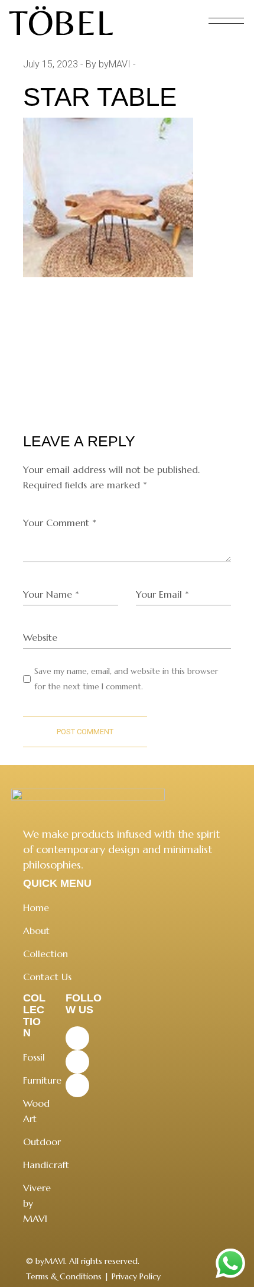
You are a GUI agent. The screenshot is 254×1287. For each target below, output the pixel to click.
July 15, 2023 (50, 64)
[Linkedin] (77, 1085)
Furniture (42, 1080)
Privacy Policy (136, 1276)
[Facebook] (77, 1038)
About (36, 930)
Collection (45, 953)
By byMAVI (108, 64)
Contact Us (47, 977)
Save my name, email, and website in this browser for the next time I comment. (126, 679)
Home (36, 907)
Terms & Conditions (64, 1276)
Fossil (34, 1057)
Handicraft (46, 1165)
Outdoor (42, 1141)
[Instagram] (77, 1062)
